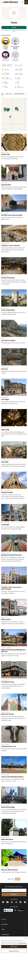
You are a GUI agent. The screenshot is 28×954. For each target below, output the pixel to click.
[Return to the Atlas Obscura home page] (9, 2)
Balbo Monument (7, 839)
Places (4, 919)
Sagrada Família (7, 492)
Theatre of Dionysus (8, 278)
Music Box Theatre (7, 714)
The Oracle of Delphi (8, 340)
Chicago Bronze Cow (8, 746)
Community (6, 934)
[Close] (26, 938)
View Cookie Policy (22, 943)
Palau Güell (5, 430)
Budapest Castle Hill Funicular (11, 555)
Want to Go (9, 93)
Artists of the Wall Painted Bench (12, 777)
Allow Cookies (14, 946)
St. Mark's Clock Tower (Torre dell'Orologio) (11, 588)
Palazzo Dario (6, 619)
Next (17, 879)
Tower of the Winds (8, 310)
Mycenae (4, 369)
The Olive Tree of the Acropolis (11, 215)
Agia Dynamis (6, 185)
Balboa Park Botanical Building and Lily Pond (13, 650)
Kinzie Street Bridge (8, 807)
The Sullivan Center (7, 682)
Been (2, 93)
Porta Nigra (5, 399)
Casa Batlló (5, 525)
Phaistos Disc (5, 154)
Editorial (5, 924)
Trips (3, 929)
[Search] (22, 2)
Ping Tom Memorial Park (9, 870)
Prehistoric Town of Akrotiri (10, 245)
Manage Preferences (14, 951)
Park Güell (4, 462)
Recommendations (19, 93)
